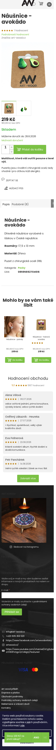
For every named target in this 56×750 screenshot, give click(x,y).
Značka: (13, 37)
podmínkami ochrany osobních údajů (24, 603)
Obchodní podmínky (12, 696)
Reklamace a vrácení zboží (15, 703)
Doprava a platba (10, 692)
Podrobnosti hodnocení (15, 34)
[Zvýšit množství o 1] (11, 147)
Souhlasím (27, 742)
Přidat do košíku (32, 149)
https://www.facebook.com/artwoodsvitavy (29, 640)
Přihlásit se (12, 612)
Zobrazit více (28, 478)
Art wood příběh (9, 688)
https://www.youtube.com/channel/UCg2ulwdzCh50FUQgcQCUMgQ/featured (30, 650)
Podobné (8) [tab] (20, 204)
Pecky (21, 268)
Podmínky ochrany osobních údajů (19, 700)
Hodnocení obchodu (28, 378)
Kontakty (6, 707)
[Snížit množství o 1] (11, 152)
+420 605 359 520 (15, 636)
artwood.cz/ (12, 644)
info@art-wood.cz (15, 631)
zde (22, 725)
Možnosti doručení (12, 140)
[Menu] (49, 4)
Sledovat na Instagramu (26, 546)
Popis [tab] (6, 204)
